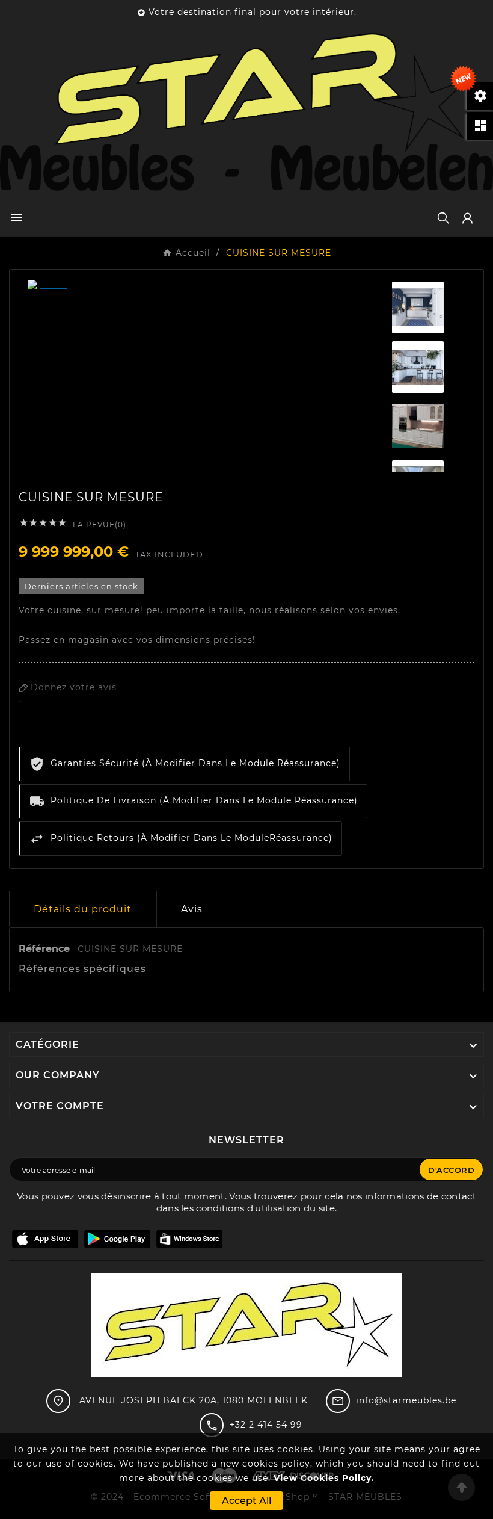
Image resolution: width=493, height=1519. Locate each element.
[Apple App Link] (45, 1238)
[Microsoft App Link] (189, 1238)
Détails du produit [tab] (83, 909)
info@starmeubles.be (406, 1400)
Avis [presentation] (192, 909)
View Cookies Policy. (324, 1478)
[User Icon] (467, 218)
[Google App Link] (117, 1238)
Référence (46, 948)
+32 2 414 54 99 (266, 1424)
